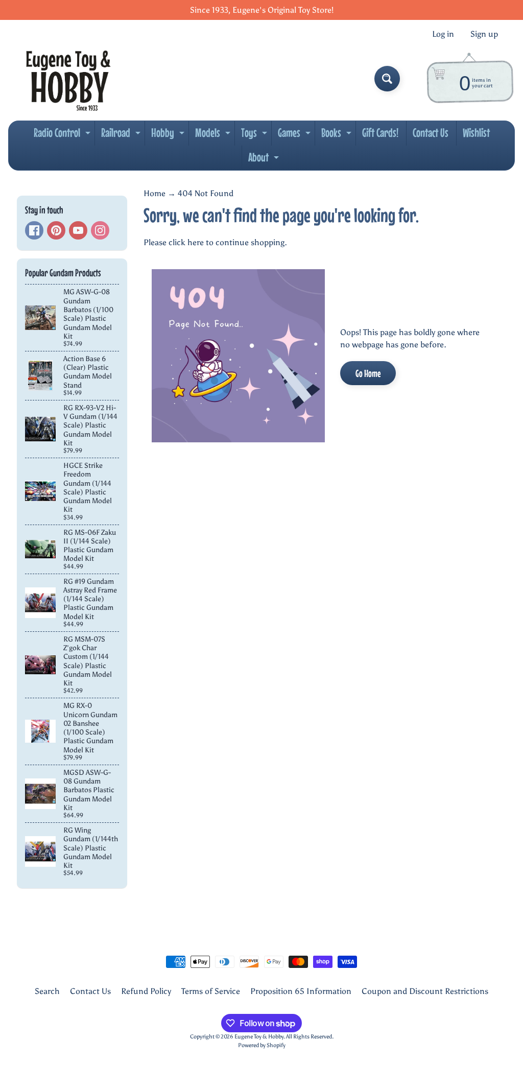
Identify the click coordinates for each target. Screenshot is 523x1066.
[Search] (387, 78)
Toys (255, 135)
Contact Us (430, 132)
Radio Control (63, 135)
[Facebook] (34, 230)
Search (47, 991)
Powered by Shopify (262, 1045)
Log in (443, 34)
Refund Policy (146, 991)
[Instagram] (100, 230)
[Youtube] (78, 230)
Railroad (122, 135)
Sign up (484, 34)
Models (214, 135)
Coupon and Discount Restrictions (425, 991)
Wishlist (476, 132)
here (195, 242)
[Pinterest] (56, 230)
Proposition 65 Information (300, 991)
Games (295, 135)
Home (154, 193)
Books (337, 135)
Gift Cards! (380, 132)
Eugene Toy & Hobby (258, 1036)
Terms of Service (210, 991)
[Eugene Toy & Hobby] (68, 78)
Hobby (169, 135)
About (264, 160)
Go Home (368, 373)
